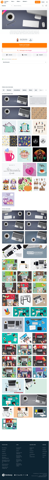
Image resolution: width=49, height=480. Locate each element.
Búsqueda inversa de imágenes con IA (6, 461)
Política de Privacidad (42, 476)
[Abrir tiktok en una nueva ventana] (23, 475)
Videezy (3, 451)
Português (44, 451)
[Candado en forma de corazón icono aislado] (29, 169)
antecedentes (17, 89)
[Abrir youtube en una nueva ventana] (27, 475)
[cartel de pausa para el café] (42, 169)
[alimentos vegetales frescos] (25, 184)
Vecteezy (4, 449)
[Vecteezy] (2, 2)
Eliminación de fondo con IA (5, 464)
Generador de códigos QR (5, 467)
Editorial (24, 1)
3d (3, 89)
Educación (4, 454)
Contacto (31, 450)
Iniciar (43, 2)
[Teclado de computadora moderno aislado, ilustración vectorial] (38, 100)
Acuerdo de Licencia (18, 448)
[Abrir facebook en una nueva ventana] (14, 475)
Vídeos (18, 1)
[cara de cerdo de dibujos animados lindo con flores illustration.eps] (24, 154)
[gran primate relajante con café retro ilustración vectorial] (40, 154)
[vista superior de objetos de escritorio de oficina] (7, 411)
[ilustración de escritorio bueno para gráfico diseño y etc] (23, 264)
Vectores (6, 1)
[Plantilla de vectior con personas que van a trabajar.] (40, 127)
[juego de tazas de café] (40, 184)
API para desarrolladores (5, 457)
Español (43, 449)
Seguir (30, 40)
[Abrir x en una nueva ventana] (25, 475)
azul (36, 89)
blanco (30, 89)
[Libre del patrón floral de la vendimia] (9, 140)
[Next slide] (44, 89)
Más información (6, 61)
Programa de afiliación (18, 453)
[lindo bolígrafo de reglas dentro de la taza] (7, 311)
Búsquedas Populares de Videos (19, 464)
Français (43, 454)
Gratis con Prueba (24, 45)
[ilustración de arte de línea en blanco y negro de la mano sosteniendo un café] (39, 140)
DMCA (17, 450)
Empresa (4, 453)
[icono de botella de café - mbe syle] (9, 127)
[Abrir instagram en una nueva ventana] (16, 475)
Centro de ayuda (31, 448)
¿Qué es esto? (14, 59)
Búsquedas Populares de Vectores (19, 456)
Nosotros (31, 452)
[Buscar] (43, 5)
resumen (9, 89)
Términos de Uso (43, 475)
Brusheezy (4, 447)
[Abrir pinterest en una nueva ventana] (21, 475)
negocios (42, 89)
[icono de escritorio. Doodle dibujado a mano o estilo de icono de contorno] (26, 300)
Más (5, 2)
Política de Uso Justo (41, 477)
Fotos (12, 1)
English (43, 447)
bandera (24, 89)
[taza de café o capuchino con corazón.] (9, 154)
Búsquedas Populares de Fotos (19, 460)
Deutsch (43, 453)
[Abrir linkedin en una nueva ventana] (19, 475)
